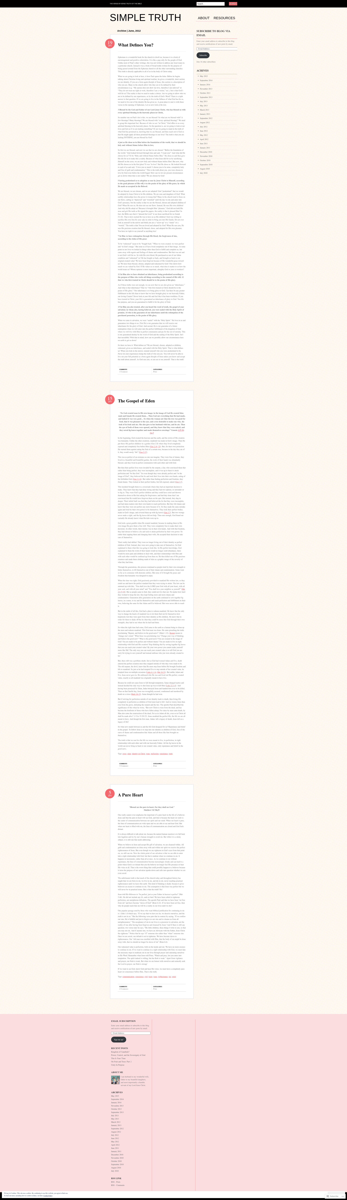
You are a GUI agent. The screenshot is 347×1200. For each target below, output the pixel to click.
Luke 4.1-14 (151, 672)
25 (159, 446)
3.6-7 (152, 433)
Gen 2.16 (153, 446)
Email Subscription (123, 1021)
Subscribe (203, 55)
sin (170, 976)
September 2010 (206, 164)
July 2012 (203, 126)
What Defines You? (135, 45)
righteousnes (163, 976)
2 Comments (123, 989)
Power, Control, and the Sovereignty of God (128, 1055)
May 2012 (204, 135)
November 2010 (206, 156)
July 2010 (203, 173)
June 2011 (204, 143)
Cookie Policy (47, 1195)
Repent (172, 633)
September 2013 (206, 97)
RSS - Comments (117, 1185)
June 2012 (204, 131)
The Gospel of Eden (136, 400)
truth (171, 753)
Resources (224, 18)
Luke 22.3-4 (171, 685)
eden (129, 753)
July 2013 (203, 101)
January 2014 (205, 84)
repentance (164, 753)
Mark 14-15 (135, 694)
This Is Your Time (118, 1058)
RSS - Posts (115, 1182)
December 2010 (206, 152)
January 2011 (205, 147)
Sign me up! (118, 1039)
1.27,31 (181, 430)
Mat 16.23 (161, 672)
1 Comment (123, 371)
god (146, 976)
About (204, 18)
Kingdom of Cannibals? (120, 1051)
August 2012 (205, 122)
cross (124, 753)
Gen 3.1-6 (137, 479)
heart (150, 976)
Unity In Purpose (117, 1065)
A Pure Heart (130, 795)
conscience (139, 976)
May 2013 (204, 105)
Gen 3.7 (179, 482)
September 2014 (206, 80)
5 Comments (123, 766)
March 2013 (204, 109)
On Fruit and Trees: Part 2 (121, 1061)
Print (155, 371)
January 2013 (205, 114)
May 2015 (204, 76)
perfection (155, 753)
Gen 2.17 (143, 452)
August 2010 (205, 168)
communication (128, 976)
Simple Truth (145, 17)
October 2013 (205, 93)
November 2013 (206, 88)
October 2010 (205, 160)
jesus (148, 753)
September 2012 (206, 118)
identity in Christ (138, 753)
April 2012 (204, 139)
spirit (174, 976)
